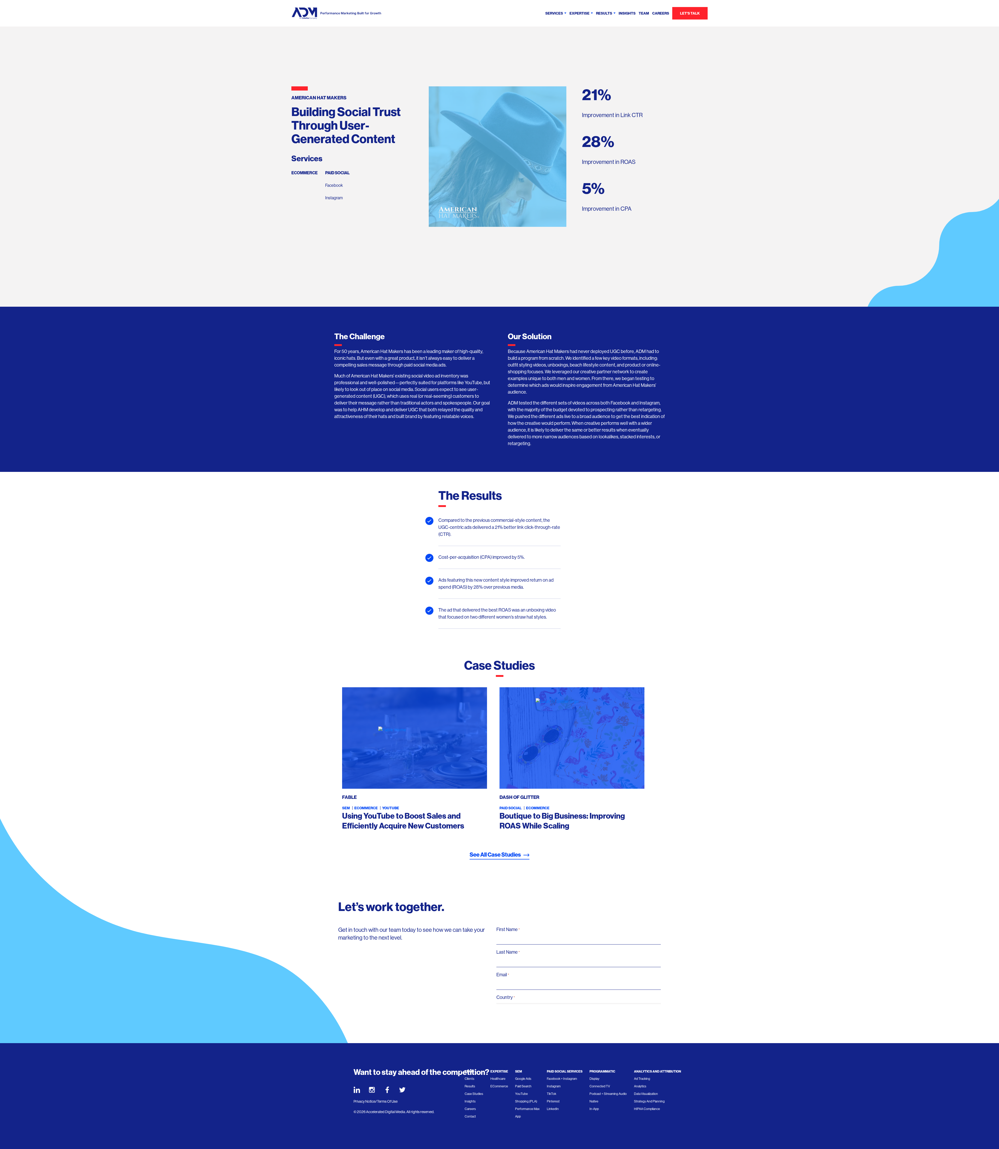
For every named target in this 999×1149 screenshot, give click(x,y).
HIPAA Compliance (647, 1109)
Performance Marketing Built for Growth (350, 13)
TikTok (551, 1094)
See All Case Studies (495, 854)
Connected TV (600, 1086)
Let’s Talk (690, 13)
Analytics (640, 1086)
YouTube (390, 808)
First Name (508, 929)
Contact (470, 1116)
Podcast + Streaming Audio (608, 1094)
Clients (469, 1079)
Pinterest (553, 1101)
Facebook (334, 185)
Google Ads (523, 1079)
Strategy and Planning (649, 1101)
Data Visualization (646, 1094)
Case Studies (474, 1094)
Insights (627, 13)
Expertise (579, 13)
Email (502, 974)
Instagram (334, 197)
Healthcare (497, 1079)
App (518, 1116)
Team (644, 13)
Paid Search (523, 1086)
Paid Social (337, 172)
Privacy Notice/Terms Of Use (376, 1102)
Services (554, 13)
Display (594, 1079)
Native (594, 1101)
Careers (660, 13)
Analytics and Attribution (657, 1071)
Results (604, 13)
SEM (346, 808)
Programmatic (602, 1071)
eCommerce (304, 172)
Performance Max (527, 1109)
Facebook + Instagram (562, 1079)
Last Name (508, 952)
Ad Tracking (642, 1079)
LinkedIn (553, 1109)
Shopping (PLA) (526, 1101)
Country (505, 997)
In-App (594, 1109)
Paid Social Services (564, 1071)
